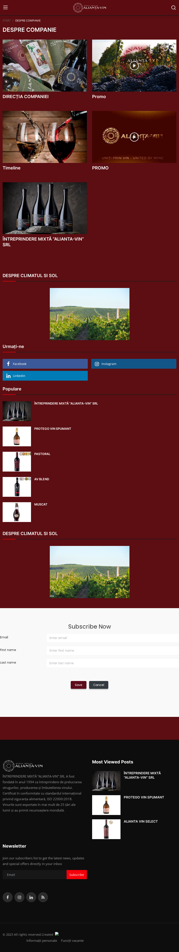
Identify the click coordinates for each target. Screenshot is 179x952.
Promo (99, 96)
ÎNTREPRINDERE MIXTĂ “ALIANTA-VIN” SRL (43, 241)
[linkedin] (31, 897)
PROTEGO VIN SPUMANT (52, 428)
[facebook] (8, 897)
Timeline (12, 168)
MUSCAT (40, 504)
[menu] (5, 7)
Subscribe (76, 875)
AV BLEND (41, 479)
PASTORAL (42, 454)
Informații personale (41, 940)
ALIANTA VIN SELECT (141, 821)
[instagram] (19, 897)
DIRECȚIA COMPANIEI (26, 96)
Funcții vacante (72, 940)
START (7, 20)
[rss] (43, 897)
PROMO (100, 168)
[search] (173, 7)
